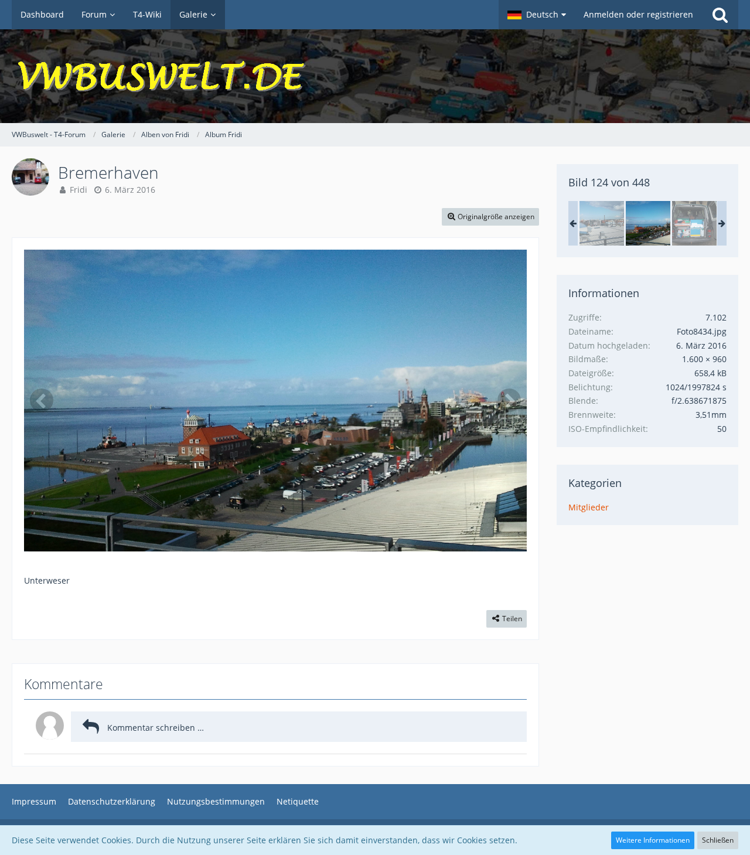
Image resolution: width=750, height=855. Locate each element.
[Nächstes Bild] (509, 400)
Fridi (78, 189)
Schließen (718, 840)
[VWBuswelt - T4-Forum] (375, 76)
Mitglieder (588, 507)
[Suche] (720, 14)
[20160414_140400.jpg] (694, 223)
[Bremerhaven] (601, 223)
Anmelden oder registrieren (638, 14)
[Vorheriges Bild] (41, 400)
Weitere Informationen (653, 840)
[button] (537, 14)
